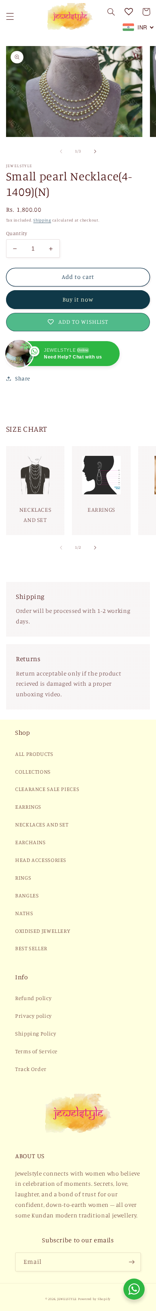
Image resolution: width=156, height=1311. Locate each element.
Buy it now (78, 299)
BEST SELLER (31, 948)
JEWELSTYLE (67, 1299)
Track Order (31, 1069)
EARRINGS (28, 806)
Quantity (16, 233)
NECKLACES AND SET (42, 824)
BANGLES (27, 895)
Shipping (42, 220)
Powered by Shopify (94, 1299)
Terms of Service (36, 1051)
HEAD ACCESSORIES (40, 860)
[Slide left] (61, 151)
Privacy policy (33, 1015)
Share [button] (22, 378)
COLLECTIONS (33, 771)
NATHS (24, 913)
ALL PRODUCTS (34, 754)
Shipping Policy (35, 1033)
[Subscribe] (131, 1262)
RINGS (23, 877)
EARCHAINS (30, 842)
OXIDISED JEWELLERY (42, 931)
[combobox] (138, 27)
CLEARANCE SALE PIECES (47, 789)
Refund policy (33, 998)
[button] (10, 16)
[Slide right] (95, 151)
